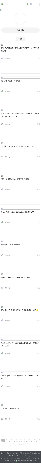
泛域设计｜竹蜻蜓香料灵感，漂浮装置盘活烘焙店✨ (19, 310)
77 (24, 444)
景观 (38, 222)
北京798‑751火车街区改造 (10, 408)
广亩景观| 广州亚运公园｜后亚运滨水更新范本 (17, 212)
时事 (38, 91)
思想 (38, 58)
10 (17, 444)
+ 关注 (20, 39)
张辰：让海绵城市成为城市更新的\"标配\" (15, 179)
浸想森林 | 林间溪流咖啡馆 (10, 244)
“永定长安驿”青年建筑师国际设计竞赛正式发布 (17, 146)
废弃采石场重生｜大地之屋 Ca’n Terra (14, 81)
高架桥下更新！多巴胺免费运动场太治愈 (15, 277)
